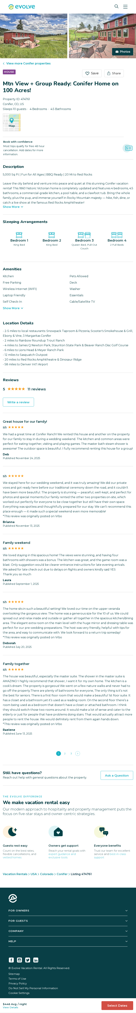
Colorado (46, 874)
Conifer (62, 874)
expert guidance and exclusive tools (62, 855)
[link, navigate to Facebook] (11, 959)
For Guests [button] (18, 920)
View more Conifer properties (28, 63)
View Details (10, 1007)
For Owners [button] (18, 910)
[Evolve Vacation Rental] (21, 7)
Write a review (18, 402)
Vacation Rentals (15, 874)
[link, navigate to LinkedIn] (36, 959)
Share (116, 73)
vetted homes (12, 857)
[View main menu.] (125, 6)
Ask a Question (117, 775)
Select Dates (117, 1005)
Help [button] (12, 941)
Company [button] (16, 931)
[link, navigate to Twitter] (27, 959)
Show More (11, 207)
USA (34, 874)
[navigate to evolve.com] (12, 899)
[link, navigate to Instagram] (19, 959)
